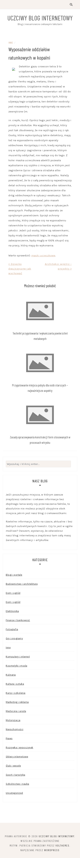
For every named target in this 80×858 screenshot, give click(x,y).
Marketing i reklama (17, 702)
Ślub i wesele (13, 765)
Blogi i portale (14, 574)
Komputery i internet (18, 656)
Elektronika (12, 611)
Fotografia (12, 629)
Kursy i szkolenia (15, 693)
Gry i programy (14, 638)
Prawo (9, 738)
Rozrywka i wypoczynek (19, 747)
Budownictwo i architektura (22, 584)
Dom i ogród (13, 593)
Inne (10, 42)
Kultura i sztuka (15, 684)
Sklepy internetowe (17, 756)
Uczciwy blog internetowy (40, 18)
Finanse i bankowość (18, 620)
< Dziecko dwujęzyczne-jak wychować (19, 268)
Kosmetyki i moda (16, 665)
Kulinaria (11, 674)
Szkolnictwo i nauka (17, 783)
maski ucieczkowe (43, 255)
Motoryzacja (13, 720)
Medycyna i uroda (16, 711)
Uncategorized (14, 793)
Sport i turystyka (15, 774)
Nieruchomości (14, 729)
